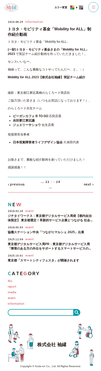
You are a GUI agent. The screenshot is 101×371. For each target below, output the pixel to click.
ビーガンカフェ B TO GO (30, 116)
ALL (10, 281)
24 (58, 182)
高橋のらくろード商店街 (53, 93)
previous (17, 185)
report (12, 287)
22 (47, 182)
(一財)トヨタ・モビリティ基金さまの (34, 49)
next (87, 185)
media (12, 293)
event (12, 298)
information (16, 304)
